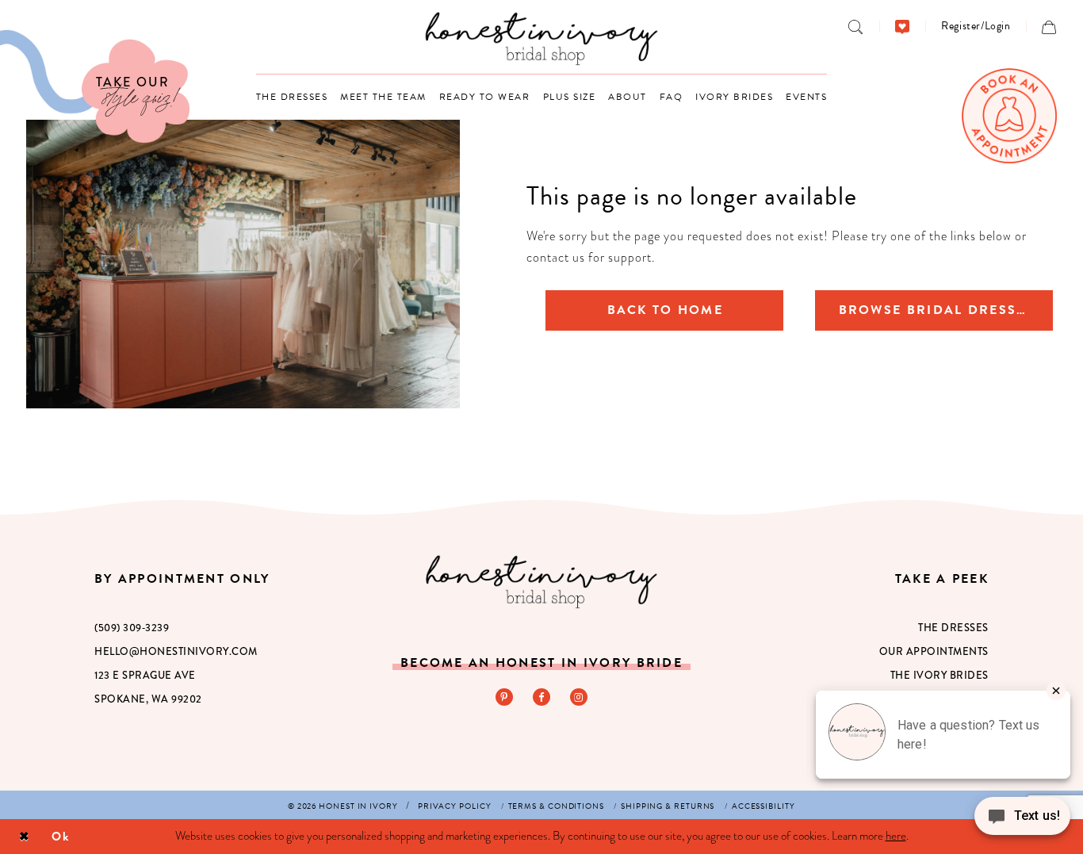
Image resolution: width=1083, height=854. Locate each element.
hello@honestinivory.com (176, 651)
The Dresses (953, 627)
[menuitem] (855, 26)
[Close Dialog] (24, 837)
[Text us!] (1022, 820)
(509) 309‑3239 (131, 627)
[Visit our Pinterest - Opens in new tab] (504, 697)
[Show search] (855, 26)
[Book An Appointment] (1009, 115)
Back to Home (665, 310)
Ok (61, 835)
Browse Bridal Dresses (937, 310)
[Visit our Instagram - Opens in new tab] (578, 697)
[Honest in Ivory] (541, 581)
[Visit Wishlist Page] (902, 26)
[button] (975, 25)
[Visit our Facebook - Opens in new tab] (541, 697)
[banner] (542, 38)
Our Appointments (934, 651)
